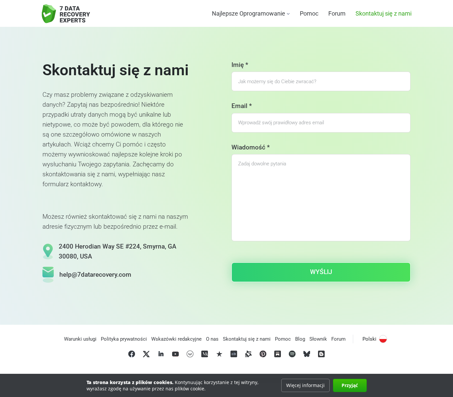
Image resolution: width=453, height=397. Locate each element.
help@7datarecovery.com (95, 274)
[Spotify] (292, 354)
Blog (300, 339)
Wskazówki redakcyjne (176, 339)
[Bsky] (306, 354)
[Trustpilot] (219, 354)
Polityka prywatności (124, 339)
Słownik (318, 339)
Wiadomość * (250, 147)
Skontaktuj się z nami (384, 13)
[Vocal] (190, 354)
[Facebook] (131, 354)
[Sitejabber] (248, 354)
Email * (241, 106)
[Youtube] (175, 354)
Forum (337, 13)
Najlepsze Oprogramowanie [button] (248, 13)
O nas (212, 339)
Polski (369, 339)
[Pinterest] (263, 354)
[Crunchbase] (234, 354)
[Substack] (277, 354)
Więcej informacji (305, 385)
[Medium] (204, 354)
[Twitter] (146, 354)
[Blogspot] (321, 354)
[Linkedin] (161, 354)
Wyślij (321, 272)
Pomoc (309, 13)
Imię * (239, 65)
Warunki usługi (80, 339)
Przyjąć (350, 385)
